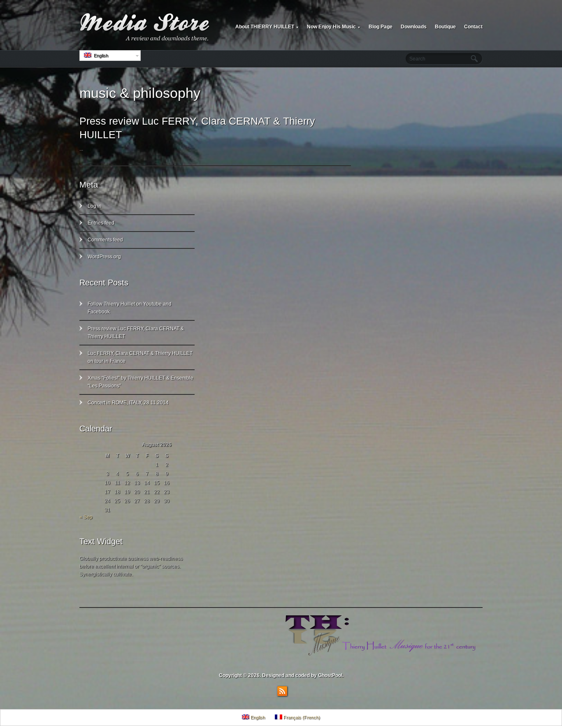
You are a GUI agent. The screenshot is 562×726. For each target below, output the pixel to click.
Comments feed (105, 240)
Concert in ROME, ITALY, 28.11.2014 (128, 403)
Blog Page (380, 27)
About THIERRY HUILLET (267, 27)
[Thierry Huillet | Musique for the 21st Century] (145, 27)
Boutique (445, 27)
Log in (95, 206)
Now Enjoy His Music (333, 27)
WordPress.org (104, 257)
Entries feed (101, 223)
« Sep (86, 517)
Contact (473, 27)
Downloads (414, 27)
